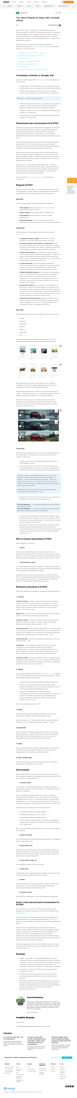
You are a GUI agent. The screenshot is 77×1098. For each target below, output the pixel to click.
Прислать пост (67, 1057)
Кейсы (29, 2)
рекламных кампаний (38, 46)
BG (52, 1057)
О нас (29, 1067)
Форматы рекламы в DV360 (28, 64)
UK (56, 12)
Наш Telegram (31, 1069)
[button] (12, 6)
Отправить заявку (68, 2)
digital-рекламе (20, 913)
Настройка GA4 (43, 1068)
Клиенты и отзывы (9, 1067)
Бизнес (19, 6)
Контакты (36, 2)
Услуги (14, 2)
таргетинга (19, 234)
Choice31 (53, 1067)
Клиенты (21, 2)
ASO (17, 1072)
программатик (20, 1022)
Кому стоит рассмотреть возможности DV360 (33, 69)
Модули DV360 (24, 58)
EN (59, 12)
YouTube (53, 1071)
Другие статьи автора (32, 1012)
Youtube (46, 208)
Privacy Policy (8, 1073)
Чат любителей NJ (32, 1071)
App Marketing (48, 6)
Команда (62, 1069)
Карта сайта (63, 1076)
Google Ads (41, 80)
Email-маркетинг (63, 6)
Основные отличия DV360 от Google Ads (32, 53)
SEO (29, 6)
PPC (37, 6)
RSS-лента (62, 1078)
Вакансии (44, 2)
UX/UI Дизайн (42, 1070)
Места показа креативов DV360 (29, 61)
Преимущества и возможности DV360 (31, 55)
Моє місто (53, 1069)
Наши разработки (9, 1071)
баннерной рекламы (46, 673)
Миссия (62, 1067)
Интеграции (23, 67)
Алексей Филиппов (35, 997)
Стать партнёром (9, 1069)
